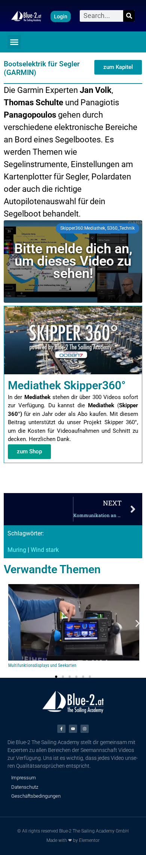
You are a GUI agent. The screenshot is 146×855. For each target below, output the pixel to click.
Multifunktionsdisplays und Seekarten (42, 665)
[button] (14, 42)
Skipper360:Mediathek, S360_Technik (97, 228)
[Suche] (129, 16)
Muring (16, 549)
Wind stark (45, 549)
